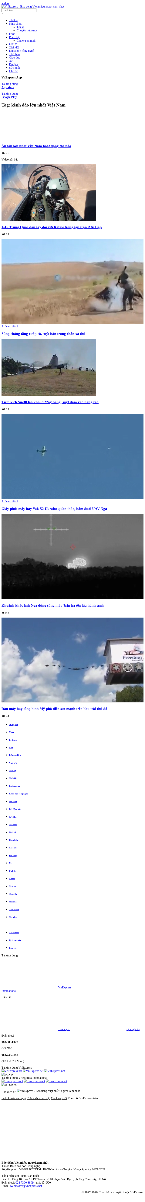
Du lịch (13, 64)
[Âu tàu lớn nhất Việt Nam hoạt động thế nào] (72, 138)
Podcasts (13, 740)
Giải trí (13, 44)
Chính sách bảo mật (38, 1098)
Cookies (56, 1098)
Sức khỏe (14, 67)
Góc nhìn (13, 801)
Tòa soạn (64, 1029)
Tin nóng (13, 917)
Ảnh (11, 747)
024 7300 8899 (24, 1182)
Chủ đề (13, 71)
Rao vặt (12, 948)
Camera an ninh (26, 40)
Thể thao (14, 54)
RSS (64, 1098)
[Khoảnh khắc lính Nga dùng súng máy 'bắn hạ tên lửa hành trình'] (72, 598)
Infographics (15, 755)
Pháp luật (14, 37)
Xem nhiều (14, 909)
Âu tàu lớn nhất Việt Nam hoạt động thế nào (36, 146)
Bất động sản (15, 809)
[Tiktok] (87, 1156)
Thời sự (13, 20)
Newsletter (14, 932)
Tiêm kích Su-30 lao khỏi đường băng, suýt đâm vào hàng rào (50, 402)
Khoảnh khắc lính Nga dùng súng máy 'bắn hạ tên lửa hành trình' (53, 605)
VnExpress (64, 987)
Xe (11, 60)
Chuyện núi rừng (27, 30)
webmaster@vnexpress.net (26, 1186)
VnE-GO (13, 763)
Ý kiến (12, 878)
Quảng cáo (133, 1029)
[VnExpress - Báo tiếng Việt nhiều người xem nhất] (33, 6)
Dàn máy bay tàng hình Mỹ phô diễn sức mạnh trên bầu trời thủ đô (54, 709)
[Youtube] (30, 1156)
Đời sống (13, 855)
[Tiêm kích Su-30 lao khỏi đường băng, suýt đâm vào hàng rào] (49, 394)
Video (5, 3)
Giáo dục (14, 57)
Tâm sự (12, 886)
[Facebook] (30, 1127)
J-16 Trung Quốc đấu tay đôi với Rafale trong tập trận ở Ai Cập (52, 227)
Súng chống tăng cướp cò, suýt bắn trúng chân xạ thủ (43, 334)
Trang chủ (13, 724)
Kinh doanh (14, 786)
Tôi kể (20, 27)
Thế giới (14, 47)
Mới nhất (13, 902)
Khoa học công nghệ (21, 50)
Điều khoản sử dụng (14, 1098)
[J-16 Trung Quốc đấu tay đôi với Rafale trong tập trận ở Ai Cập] (49, 219)
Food (12, 33)
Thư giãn (13, 894)
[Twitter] (87, 1127)
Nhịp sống (15, 23)
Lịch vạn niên (15, 940)
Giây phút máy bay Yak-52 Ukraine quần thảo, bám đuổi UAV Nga (54, 509)
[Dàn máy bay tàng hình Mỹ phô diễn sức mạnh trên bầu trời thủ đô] (72, 701)
